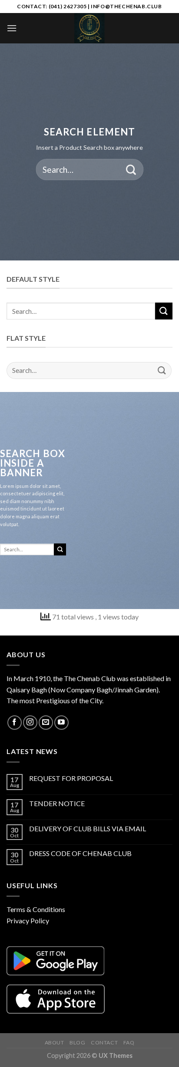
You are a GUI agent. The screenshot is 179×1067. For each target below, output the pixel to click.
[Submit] (131, 169)
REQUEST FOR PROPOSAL (71, 778)
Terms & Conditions (36, 909)
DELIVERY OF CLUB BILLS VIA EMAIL (87, 828)
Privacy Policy (28, 920)
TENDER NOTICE (57, 803)
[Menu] (12, 28)
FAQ (129, 1042)
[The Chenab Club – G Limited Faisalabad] (89, 28)
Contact (104, 1042)
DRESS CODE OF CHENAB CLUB (80, 853)
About (54, 1042)
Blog (77, 1042)
